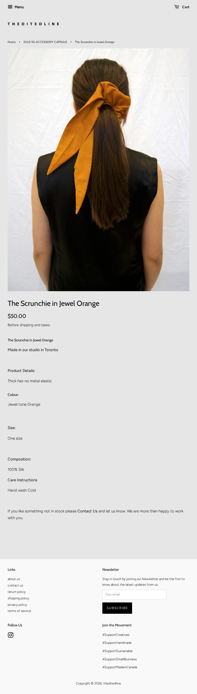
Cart (185, 7)
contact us (15, 585)
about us (14, 579)
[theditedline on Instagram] (10, 636)
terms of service (19, 611)
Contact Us (87, 511)
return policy (17, 592)
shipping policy (18, 598)
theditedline (112, 683)
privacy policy (17, 605)
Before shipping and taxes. (29, 325)
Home (12, 42)
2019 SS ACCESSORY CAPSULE (45, 42)
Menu (19, 7)
